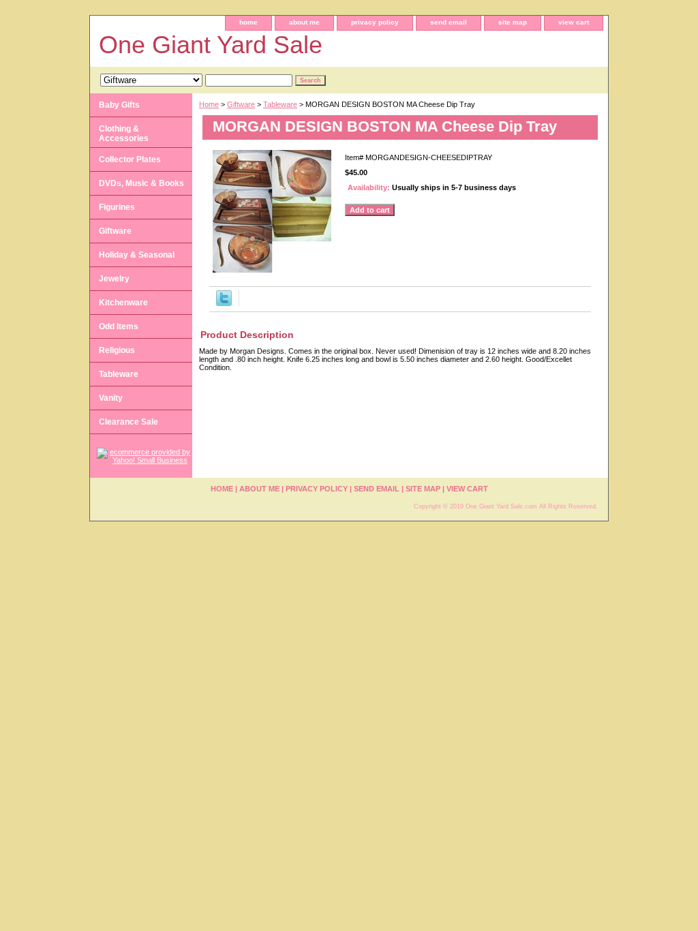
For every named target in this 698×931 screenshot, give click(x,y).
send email (448, 22)
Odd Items (118, 326)
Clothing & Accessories (124, 133)
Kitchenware (123, 302)
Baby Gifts (119, 105)
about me (304, 22)
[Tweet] (224, 303)
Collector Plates (130, 159)
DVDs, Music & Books (141, 183)
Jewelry (114, 279)
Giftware (241, 104)
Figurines (117, 207)
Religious (117, 350)
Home (209, 104)
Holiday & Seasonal (136, 255)
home (248, 22)
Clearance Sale (128, 422)
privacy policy (375, 22)
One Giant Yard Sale (210, 45)
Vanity (111, 398)
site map (512, 22)
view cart (573, 22)
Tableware (280, 104)
